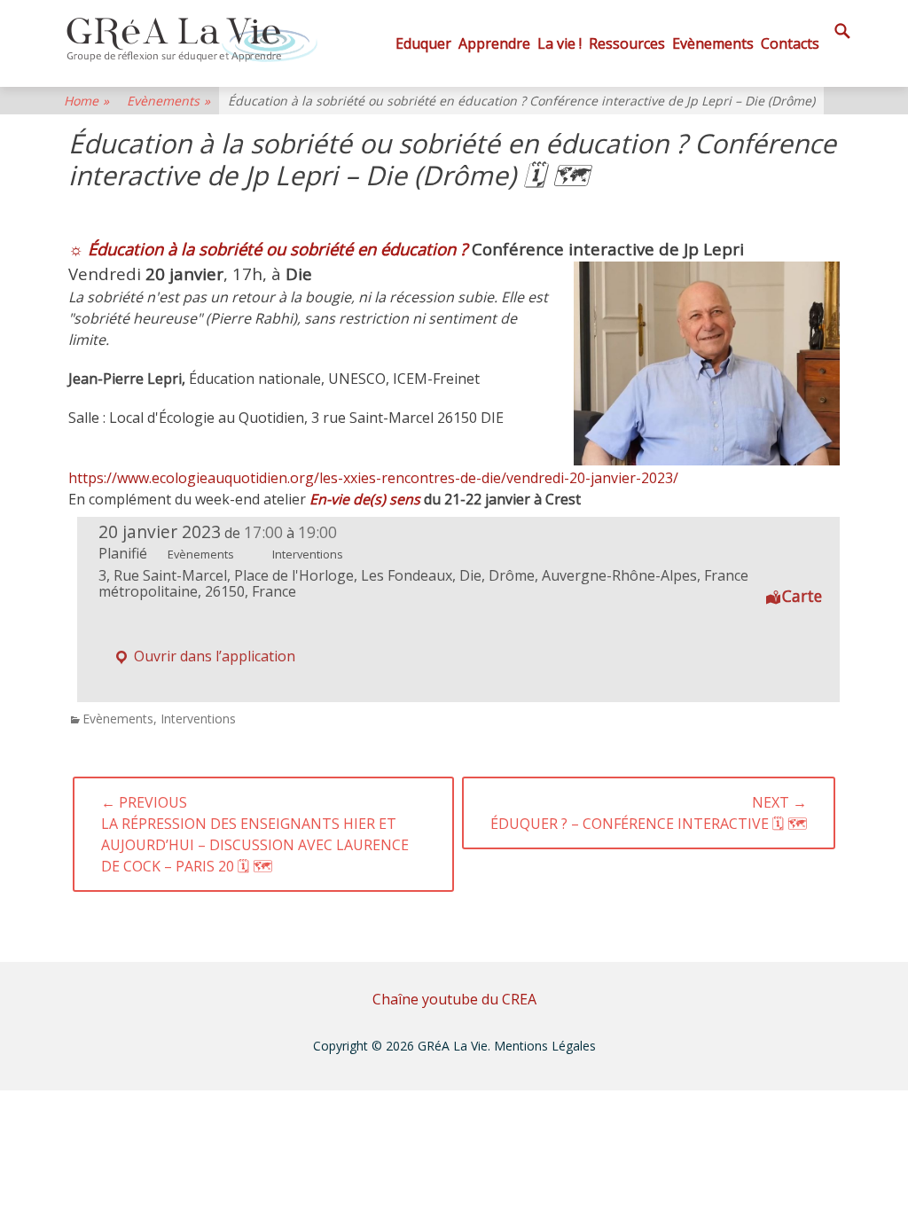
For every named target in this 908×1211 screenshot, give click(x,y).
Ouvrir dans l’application (212, 656)
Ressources (627, 43)
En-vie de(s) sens (366, 499)
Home (86, 100)
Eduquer (423, 43)
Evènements (713, 43)
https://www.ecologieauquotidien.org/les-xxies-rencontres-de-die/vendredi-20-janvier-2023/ (373, 478)
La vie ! (559, 43)
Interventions (198, 718)
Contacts (790, 43)
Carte (802, 595)
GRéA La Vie (453, 1045)
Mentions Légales (545, 1045)
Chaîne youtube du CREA (454, 999)
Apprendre (494, 43)
